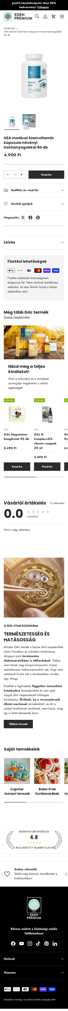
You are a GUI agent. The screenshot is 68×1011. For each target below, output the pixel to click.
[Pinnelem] (38, 217)
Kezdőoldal (9, 28)
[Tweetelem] (23, 217)
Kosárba (46, 174)
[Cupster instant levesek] (17, 771)
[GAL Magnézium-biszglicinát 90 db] (17, 411)
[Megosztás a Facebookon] (30, 217)
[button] (53, 16)
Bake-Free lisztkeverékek (47, 791)
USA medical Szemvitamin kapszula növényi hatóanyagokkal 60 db (33, 33)
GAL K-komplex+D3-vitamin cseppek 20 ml (45, 441)
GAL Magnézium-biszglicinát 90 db (16, 436)
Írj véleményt (57, 503)
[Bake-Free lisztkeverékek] (47, 771)
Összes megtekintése (17, 317)
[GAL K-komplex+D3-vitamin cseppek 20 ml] (47, 411)
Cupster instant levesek (17, 791)
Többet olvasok (18, 724)
